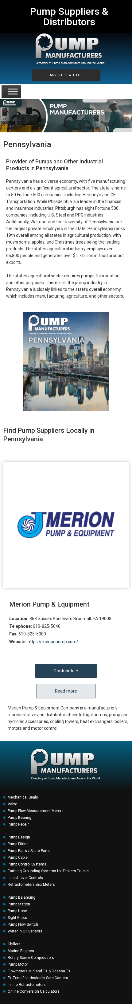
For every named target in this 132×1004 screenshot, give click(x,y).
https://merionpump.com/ (53, 641)
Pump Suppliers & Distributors (69, 17)
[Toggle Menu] (13, 91)
